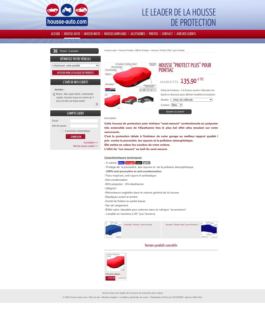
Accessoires (138, 33)
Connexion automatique (77, 131)
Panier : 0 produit (69, 51)
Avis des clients (186, 33)
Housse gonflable (115, 33)
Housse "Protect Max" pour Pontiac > (182, 225)
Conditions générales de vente (134, 297)
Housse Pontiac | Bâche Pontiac (134, 50)
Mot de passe (59, 125)
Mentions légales (110, 297)
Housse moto (92, 33)
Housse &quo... (114, 274)
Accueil (55, 33)
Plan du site (94, 297)
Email (55, 120)
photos (153, 33)
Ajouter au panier (175, 111)
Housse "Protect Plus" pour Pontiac (168, 50)
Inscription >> (91, 142)
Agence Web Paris (193, 297)
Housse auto (72, 33)
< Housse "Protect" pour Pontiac (137, 225)
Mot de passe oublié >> (85, 146)
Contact (167, 33)
